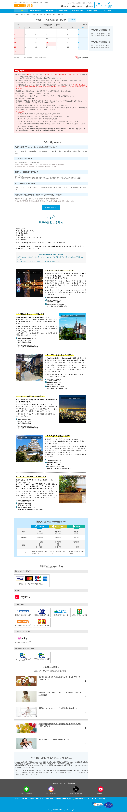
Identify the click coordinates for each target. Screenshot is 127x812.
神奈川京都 (105, 33)
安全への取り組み (87, 3)
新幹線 (90, 6)
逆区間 (73, 20)
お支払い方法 (63, 10)
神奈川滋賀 (95, 33)
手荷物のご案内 (92, 10)
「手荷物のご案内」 (42, 78)
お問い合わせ (103, 799)
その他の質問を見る (51, 207)
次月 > (85, 24)
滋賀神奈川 (95, 45)
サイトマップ (92, 799)
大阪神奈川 (95, 47)
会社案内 (24, 799)
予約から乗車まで (35, 10)
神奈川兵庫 (105, 35)
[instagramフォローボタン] (51, 789)
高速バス (66, 6)
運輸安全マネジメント (36, 799)
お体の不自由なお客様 (74, 3)
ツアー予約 (79, 6)
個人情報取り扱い (80, 799)
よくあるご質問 (106, 10)
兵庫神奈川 (105, 47)
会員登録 (108, 6)
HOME (21, 10)
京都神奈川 (105, 45)
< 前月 (18, 24)
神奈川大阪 (95, 35)
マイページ (99, 5)
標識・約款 (49, 799)
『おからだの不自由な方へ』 (71, 187)
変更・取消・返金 (77, 10)
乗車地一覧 (49, 10)
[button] (97, 805)
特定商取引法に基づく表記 (64, 799)
